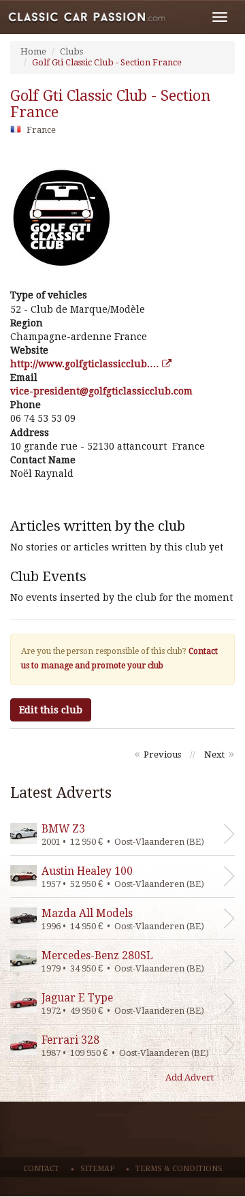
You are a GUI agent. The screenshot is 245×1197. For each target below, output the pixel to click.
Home (33, 51)
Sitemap (97, 1168)
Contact (41, 1168)
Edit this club (50, 709)
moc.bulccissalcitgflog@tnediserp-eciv (101, 391)
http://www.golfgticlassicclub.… (86, 363)
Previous (162, 754)
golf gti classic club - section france (110, 104)
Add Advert (189, 1077)
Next (214, 754)
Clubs (71, 51)
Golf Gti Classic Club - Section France (107, 62)
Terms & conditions (179, 1168)
